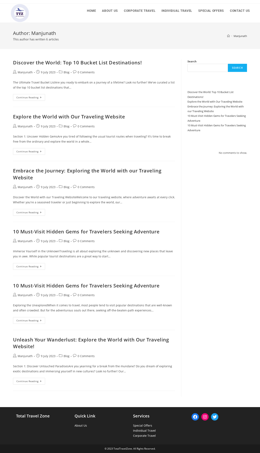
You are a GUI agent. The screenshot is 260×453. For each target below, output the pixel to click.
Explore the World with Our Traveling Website (69, 116)
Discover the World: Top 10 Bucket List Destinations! (77, 62)
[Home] (228, 36)
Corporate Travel (144, 436)
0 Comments (86, 72)
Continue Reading (30, 98)
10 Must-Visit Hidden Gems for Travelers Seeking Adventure (86, 231)
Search (192, 61)
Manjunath (25, 72)
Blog (66, 72)
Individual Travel (144, 430)
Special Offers (142, 425)
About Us (81, 425)
